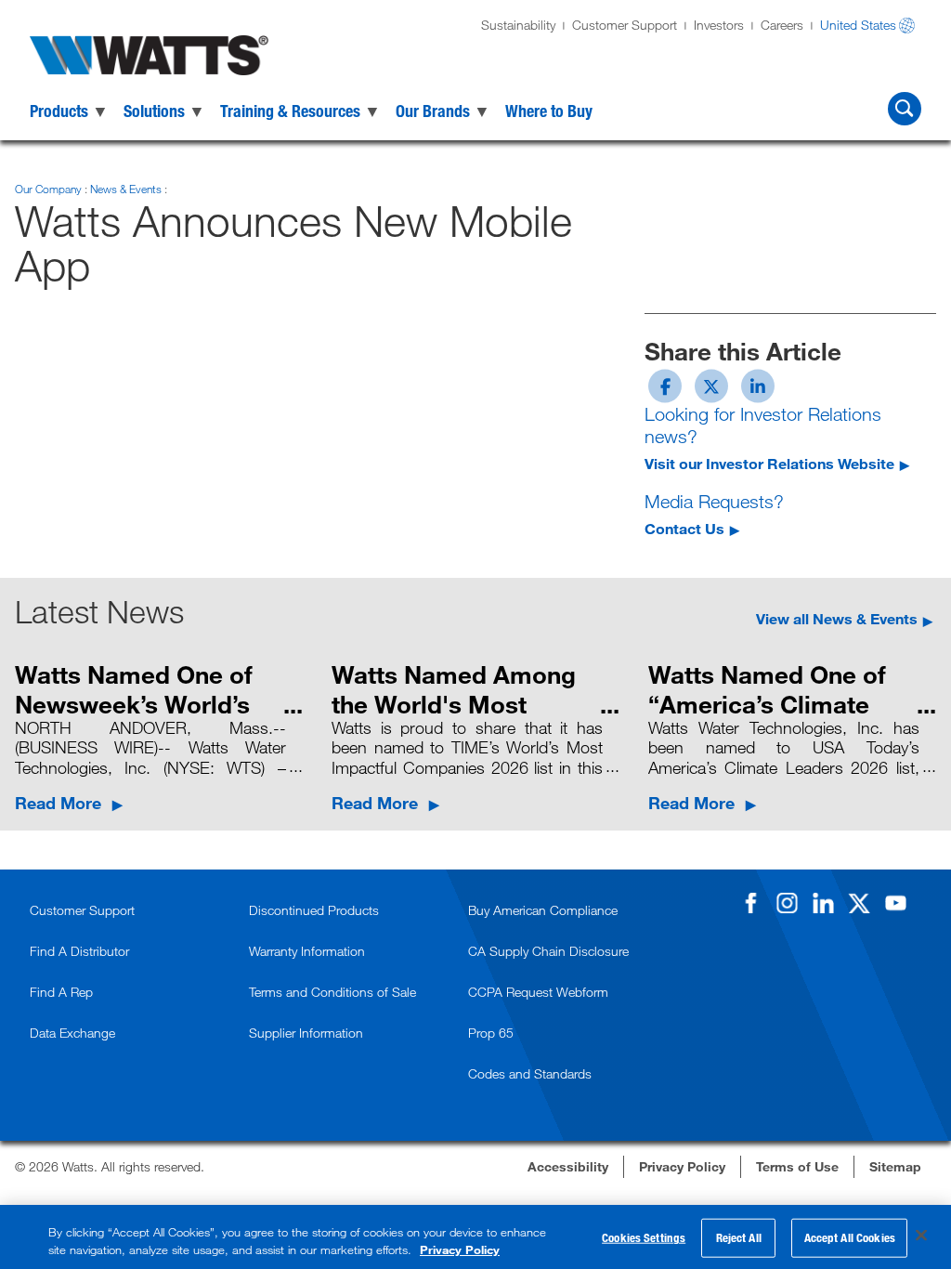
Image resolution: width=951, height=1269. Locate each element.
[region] (475, 1237)
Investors (719, 25)
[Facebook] (750, 903)
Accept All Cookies (849, 1237)
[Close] (921, 1235)
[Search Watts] (904, 108)
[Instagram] (786, 903)
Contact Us (684, 528)
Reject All (739, 1237)
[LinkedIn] (823, 903)
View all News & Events (837, 618)
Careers (782, 25)
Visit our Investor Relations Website (769, 463)
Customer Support (624, 25)
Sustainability (518, 25)
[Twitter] (859, 903)
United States (858, 25)
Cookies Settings (643, 1237)
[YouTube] (895, 903)
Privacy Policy (460, 1249)
